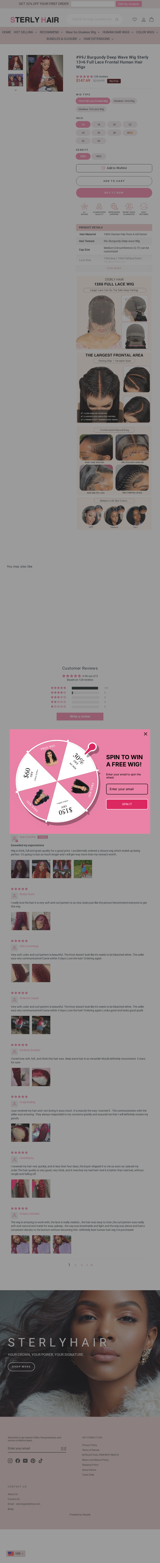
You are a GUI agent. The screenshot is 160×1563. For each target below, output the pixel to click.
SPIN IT (127, 804)
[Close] (145, 734)
